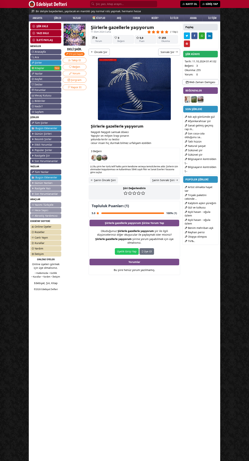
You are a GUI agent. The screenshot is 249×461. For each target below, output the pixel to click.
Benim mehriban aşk (200, 228)
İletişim (39, 254)
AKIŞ (119, 18)
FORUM (136, 18)
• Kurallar (36, 276)
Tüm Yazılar (42, 172)
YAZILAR (77, 18)
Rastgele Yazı (43, 188)
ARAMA (193, 18)
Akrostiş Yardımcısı (46, 215)
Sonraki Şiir (168, 52)
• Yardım (46, 276)
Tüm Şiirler (41, 122)
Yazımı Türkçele (44, 204)
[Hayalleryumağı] (99, 158)
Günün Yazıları (43, 183)
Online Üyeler (43, 226)
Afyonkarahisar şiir (199, 121)
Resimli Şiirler (43, 139)
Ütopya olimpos (197, 236)
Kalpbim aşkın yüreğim (201, 203)
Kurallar (39, 243)
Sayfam (39, 112)
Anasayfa (40, 51)
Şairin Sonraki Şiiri (163, 180)
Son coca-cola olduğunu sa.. (195, 135)
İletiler (39, 84)
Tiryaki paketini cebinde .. (196, 196)
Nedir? (39, 106)
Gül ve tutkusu (196, 207)
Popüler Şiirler (43, 150)
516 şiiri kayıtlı (75, 54)
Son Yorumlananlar (46, 161)
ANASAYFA (37, 18)
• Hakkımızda (41, 273)
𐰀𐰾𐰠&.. (191, 241)
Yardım (39, 248)
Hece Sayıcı (41, 210)
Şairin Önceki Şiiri (104, 180)
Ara (37, 57)
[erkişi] (94, 158)
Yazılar (39, 73)
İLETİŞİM (212, 18)
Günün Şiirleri (43, 133)
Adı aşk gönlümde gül (201, 116)
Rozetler (40, 232)
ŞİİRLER (57, 18)
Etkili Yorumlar (43, 144)
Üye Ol (147, 251)
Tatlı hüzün (194, 141)
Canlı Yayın (41, 237)
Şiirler (38, 62)
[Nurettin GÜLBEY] (104, 158)
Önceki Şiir (100, 52)
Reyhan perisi (196, 232)
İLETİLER (174, 18)
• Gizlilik (53, 273)
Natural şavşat (196, 146)
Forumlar (40, 90)
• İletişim (55, 276)
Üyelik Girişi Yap (127, 251)
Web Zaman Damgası (201, 82)
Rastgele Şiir (42, 155)
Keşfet (38, 79)
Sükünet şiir (195, 150)
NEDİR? (154, 18)
